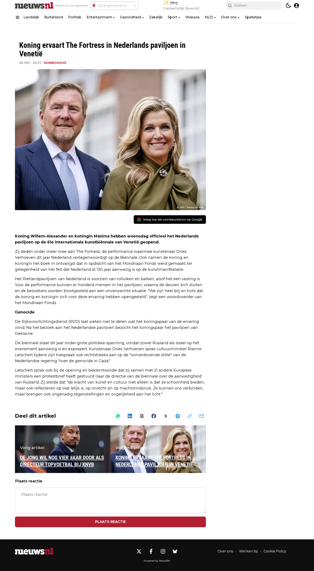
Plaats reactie (110, 522)
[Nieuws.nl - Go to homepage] (34, 551)
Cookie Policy (275, 551)
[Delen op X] (165, 416)
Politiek (74, 17)
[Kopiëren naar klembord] (189, 416)
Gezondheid (130, 17)
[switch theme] (288, 6)
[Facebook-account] (151, 551)
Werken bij (248, 551)
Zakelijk (156, 17)
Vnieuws (192, 17)
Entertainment (99, 17)
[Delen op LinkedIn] (130, 416)
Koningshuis (55, 63)
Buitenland (53, 17)
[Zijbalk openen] (17, 17)
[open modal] (296, 5)
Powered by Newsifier (157, 560)
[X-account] (139, 551)
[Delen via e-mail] (201, 416)
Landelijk (31, 17)
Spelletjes (253, 17)
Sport (172, 17)
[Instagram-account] (163, 551)
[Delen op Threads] (142, 416)
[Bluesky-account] (175, 551)
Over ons (229, 17)
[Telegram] (177, 416)
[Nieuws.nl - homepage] (34, 5)
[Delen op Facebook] (154, 416)
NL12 (209, 17)
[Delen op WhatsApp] (118, 416)
